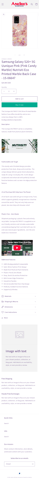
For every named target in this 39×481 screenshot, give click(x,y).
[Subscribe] (32, 464)
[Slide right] (24, 55)
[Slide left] (15, 55)
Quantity (4, 87)
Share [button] (6, 318)
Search (6, 423)
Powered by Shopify (27, 477)
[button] (2, 4)
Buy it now (20, 105)
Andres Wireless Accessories (17, 477)
